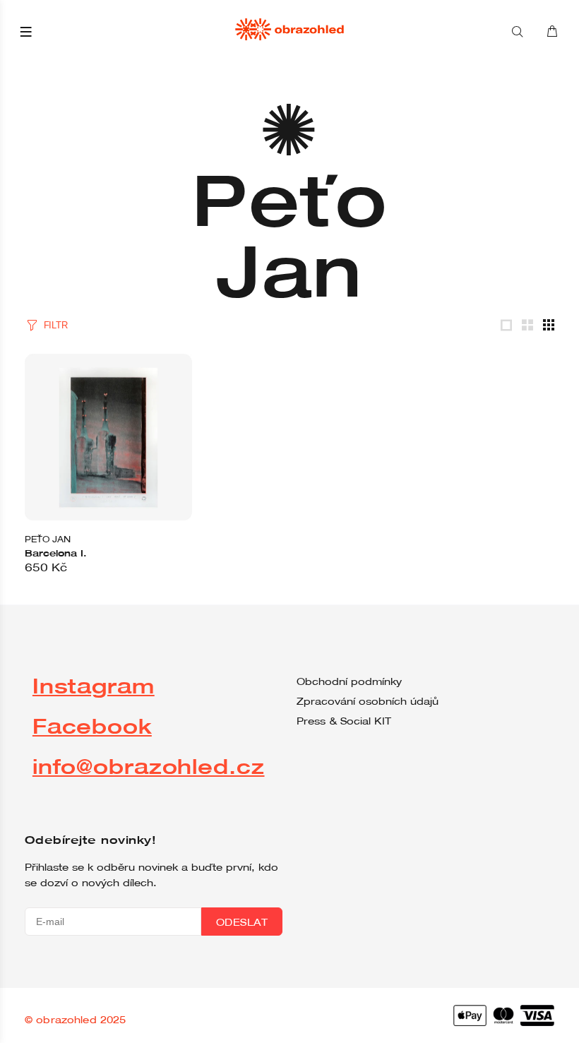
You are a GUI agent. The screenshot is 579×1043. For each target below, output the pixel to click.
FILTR (55, 325)
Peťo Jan (48, 539)
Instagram (93, 685)
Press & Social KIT (344, 721)
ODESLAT (242, 922)
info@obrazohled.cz (148, 765)
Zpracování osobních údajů (367, 701)
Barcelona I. (56, 553)
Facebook (92, 725)
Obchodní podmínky (349, 681)
